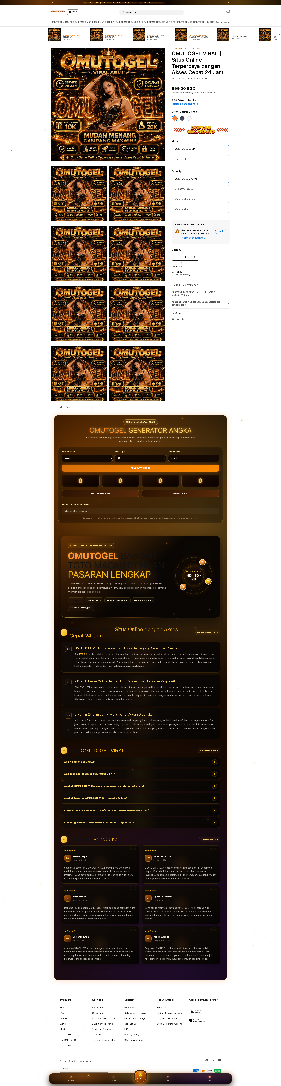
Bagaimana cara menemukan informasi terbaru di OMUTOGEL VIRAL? (106, 810)
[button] (57, 22)
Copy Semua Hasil (100, 493)
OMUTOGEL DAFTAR (109, 22)
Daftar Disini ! (158, 3)
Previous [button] (52, 2)
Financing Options (101, 1029)
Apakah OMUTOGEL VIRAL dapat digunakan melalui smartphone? (104, 786)
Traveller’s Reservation (104, 1040)
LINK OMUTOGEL (184, 189)
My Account (130, 1007)
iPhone (63, 1018)
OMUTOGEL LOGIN (131, 22)
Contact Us (130, 1024)
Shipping (189, 93)
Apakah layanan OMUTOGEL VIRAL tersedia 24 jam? (95, 798)
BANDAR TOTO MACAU (104, 1018)
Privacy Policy (131, 1034)
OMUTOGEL (57, 22)
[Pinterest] (183, 320)
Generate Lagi (180, 493)
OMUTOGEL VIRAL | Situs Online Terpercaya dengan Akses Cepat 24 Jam (124, 3)
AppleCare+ (98, 1007)
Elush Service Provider (103, 1024)
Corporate (97, 1013)
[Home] (58, 11)
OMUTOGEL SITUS (185, 198)
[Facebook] (174, 320)
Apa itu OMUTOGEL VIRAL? (80, 761)
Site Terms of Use (133, 1040)
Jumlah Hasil (174, 452)
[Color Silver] (189, 118)
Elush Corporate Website (170, 1024)
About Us (161, 1007)
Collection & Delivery (135, 1013)
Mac (62, 1007)
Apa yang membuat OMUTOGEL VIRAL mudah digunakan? (99, 822)
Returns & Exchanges (135, 1018)
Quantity (176, 249)
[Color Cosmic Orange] (175, 118)
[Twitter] (179, 320)
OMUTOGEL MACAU (186, 178)
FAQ (126, 1029)
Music (63, 1029)
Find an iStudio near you (169, 1013)
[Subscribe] (105, 1069)
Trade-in (96, 1034)
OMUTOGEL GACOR (203, 22)
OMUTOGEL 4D (184, 22)
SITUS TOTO (169, 22)
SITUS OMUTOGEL (87, 22)
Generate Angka (140, 468)
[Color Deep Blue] (182, 118)
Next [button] (228, 2)
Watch (63, 1024)
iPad (62, 1013)
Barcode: (192, 78)
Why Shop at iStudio (167, 1018)
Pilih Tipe (120, 452)
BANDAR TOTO (68, 1040)
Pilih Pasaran (68, 452)
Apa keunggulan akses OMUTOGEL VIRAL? (89, 773)
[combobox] (151, 12)
